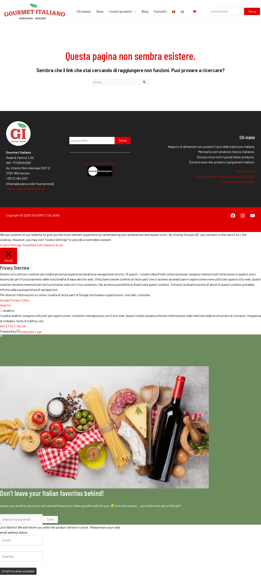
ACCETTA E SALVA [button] (13, 326)
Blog (145, 11)
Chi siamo (84, 11)
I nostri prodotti (120, 11)
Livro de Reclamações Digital (100, 163)
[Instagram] (242, 215)
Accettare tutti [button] (33, 245)
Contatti (160, 11)
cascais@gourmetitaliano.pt (25, 189)
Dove (100, 11)
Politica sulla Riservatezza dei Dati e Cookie (225, 176)
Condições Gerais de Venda (237, 182)
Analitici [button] (5, 305)
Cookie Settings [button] (11, 245)
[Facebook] (233, 215)
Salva (50, 519)
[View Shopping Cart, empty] (196, 11)
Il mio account (245, 171)
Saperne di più (53, 245)
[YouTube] (252, 215)
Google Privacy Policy (14, 300)
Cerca (252, 11)
